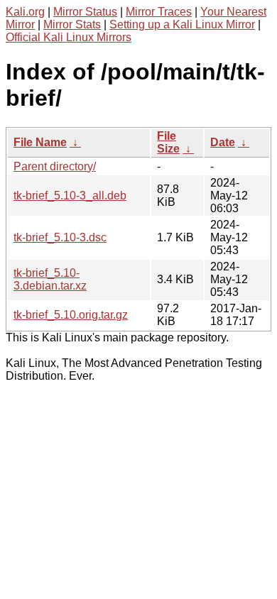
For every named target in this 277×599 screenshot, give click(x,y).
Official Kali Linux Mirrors (68, 37)
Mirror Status (85, 12)
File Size (168, 142)
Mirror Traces (159, 12)
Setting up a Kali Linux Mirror (182, 24)
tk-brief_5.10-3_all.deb (69, 195)
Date (222, 142)
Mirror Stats (72, 24)
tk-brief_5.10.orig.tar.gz (70, 315)
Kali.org (25, 12)
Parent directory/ (54, 166)
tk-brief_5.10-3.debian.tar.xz (50, 279)
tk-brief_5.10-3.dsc (60, 237)
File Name (40, 142)
